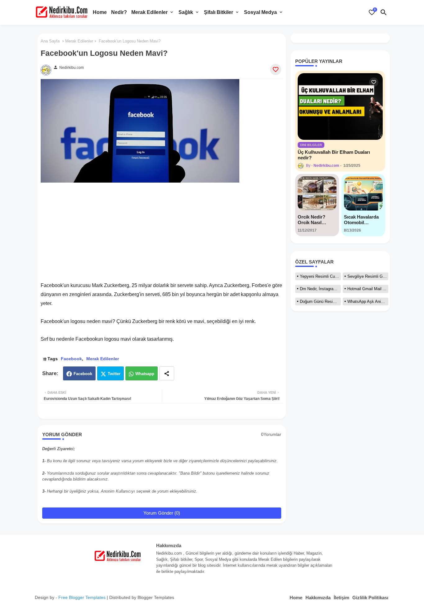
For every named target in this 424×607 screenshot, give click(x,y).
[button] (383, 12)
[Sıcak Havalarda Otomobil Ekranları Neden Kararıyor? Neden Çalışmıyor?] (363, 193)
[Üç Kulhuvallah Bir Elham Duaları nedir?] (340, 106)
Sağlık (185, 12)
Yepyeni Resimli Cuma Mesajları (320, 276)
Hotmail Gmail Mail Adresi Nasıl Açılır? (367, 288)
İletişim (341, 597)
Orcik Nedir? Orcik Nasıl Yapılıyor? (311, 219)
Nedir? (119, 12)
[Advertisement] (162, 229)
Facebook (71, 358)
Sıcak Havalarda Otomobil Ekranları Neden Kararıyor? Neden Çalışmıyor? (363, 219)
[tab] (100, 12)
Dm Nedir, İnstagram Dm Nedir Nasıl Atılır (320, 288)
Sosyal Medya (260, 12)
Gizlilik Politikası (370, 597)
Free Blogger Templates (82, 597)
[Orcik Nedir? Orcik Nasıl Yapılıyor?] (317, 193)
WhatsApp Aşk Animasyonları (367, 301)
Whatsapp (144, 373)
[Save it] (275, 69)
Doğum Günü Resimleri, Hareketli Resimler (320, 301)
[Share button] (166, 373)
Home (100, 12)
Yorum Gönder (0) (161, 513)
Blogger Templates (156, 597)
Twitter (114, 373)
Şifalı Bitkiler (218, 12)
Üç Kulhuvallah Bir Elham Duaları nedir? (334, 154)
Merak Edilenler (149, 12)
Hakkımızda (318, 597)
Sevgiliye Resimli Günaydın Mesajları (367, 276)
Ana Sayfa (50, 41)
